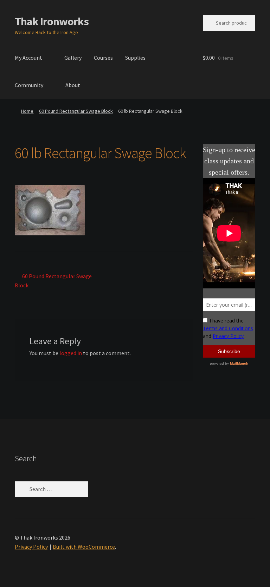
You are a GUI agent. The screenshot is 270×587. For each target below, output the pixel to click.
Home (27, 111)
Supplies (135, 57)
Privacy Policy (31, 546)
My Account (28, 57)
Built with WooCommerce (84, 546)
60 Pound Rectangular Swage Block (76, 111)
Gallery (73, 57)
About (72, 85)
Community (29, 85)
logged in (70, 353)
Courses (103, 57)
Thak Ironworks (52, 21)
